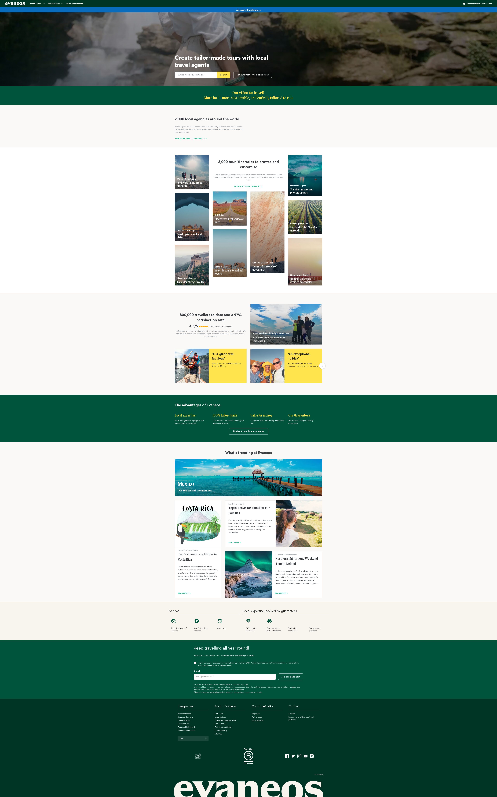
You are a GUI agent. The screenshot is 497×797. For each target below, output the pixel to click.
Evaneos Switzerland (186, 730)
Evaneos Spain (184, 720)
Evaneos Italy (183, 724)
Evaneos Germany (185, 717)
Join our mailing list (290, 676)
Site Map (218, 734)
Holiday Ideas (54, 3)
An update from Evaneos (248, 10)
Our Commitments (74, 3)
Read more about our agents (189, 138)
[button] (322, 366)
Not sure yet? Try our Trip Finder (253, 74)
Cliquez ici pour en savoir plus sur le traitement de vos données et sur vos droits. (228, 692)
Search (223, 74)
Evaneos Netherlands (187, 727)
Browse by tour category (247, 186)
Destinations (35, 3)
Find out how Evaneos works (248, 431)
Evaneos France (184, 713)
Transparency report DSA (225, 720)
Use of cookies (221, 724)
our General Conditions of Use (235, 684)
